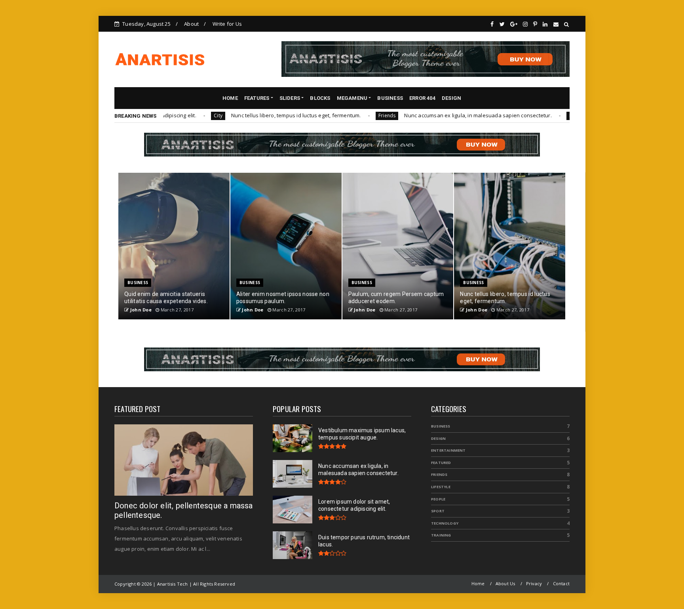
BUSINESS (390, 98)
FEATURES (257, 98)
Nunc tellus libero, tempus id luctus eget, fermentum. (270, 115)
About (191, 23)
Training (441, 535)
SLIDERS (289, 98)
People (438, 499)
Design (438, 438)
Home (478, 583)
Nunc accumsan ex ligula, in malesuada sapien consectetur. (452, 115)
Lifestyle (440, 486)
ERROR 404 (422, 98)
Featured (441, 462)
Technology (444, 523)
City (192, 115)
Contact (561, 583)
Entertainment (448, 450)
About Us (505, 583)
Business (137, 282)
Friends (361, 115)
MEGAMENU (352, 98)
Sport (438, 511)
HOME (230, 98)
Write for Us (227, 23)
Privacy (534, 583)
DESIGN (451, 98)
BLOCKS (320, 98)
